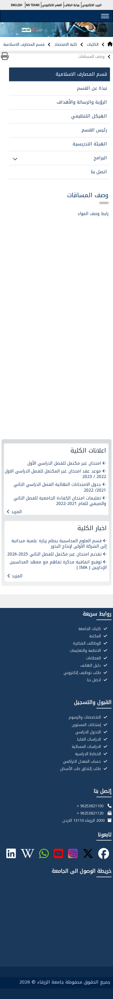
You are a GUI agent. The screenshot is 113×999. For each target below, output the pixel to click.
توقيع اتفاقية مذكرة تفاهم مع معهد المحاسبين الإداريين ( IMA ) (58, 565)
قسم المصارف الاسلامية (24, 44)
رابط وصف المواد (92, 214)
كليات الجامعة (90, 629)
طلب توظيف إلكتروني (83, 672)
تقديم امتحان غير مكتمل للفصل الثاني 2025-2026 (54, 554)
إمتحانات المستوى (87, 725)
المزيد (16, 512)
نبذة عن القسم (92, 88)
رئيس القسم (94, 130)
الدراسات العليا (89, 739)
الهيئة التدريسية (90, 144)
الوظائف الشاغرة (87, 643)
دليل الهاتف (91, 665)
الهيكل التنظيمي (89, 116)
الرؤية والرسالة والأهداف (82, 102)
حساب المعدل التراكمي (82, 761)
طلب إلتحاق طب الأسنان (81, 769)
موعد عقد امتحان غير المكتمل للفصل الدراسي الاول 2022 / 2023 (55, 474)
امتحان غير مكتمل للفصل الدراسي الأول (64, 463)
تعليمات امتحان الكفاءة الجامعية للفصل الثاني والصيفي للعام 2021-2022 (60, 501)
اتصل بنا (99, 172)
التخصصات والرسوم (85, 717)
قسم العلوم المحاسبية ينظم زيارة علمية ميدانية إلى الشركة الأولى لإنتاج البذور (59, 543)
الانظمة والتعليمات (86, 650)
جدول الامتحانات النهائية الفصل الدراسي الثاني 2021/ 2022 (60, 487)
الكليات (92, 44)
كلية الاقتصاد (65, 44)
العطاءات (94, 658)
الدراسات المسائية (87, 746)
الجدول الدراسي (88, 732)
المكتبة (95, 636)
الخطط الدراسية (88, 754)
